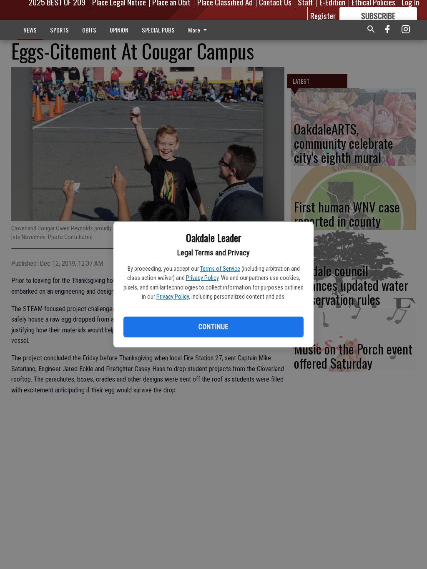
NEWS (30, 29)
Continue (213, 327)
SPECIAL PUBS (158, 29)
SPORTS (59, 29)
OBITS (89, 29)
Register (323, 15)
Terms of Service (220, 268)
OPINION (119, 29)
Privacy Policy (202, 278)
